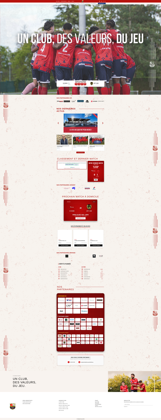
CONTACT (96, 405)
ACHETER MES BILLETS (80, 218)
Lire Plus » (74, 147)
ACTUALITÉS (97, 403)
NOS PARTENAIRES (98, 404)
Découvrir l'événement (64, 245)
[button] (58, 123)
